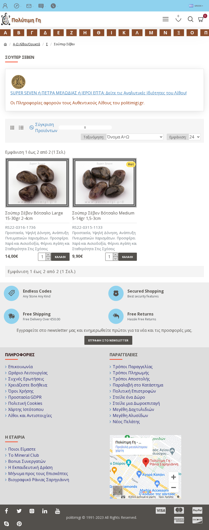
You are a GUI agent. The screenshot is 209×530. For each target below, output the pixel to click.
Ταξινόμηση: (93, 137)
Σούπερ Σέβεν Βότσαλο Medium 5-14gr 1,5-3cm (103, 215)
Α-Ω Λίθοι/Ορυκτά (26, 44)
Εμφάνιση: (177, 137)
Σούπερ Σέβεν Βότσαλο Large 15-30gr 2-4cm (34, 215)
